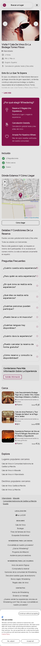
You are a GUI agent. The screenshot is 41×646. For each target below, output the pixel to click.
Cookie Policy (6, 634)
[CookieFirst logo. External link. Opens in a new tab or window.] (2, 617)
